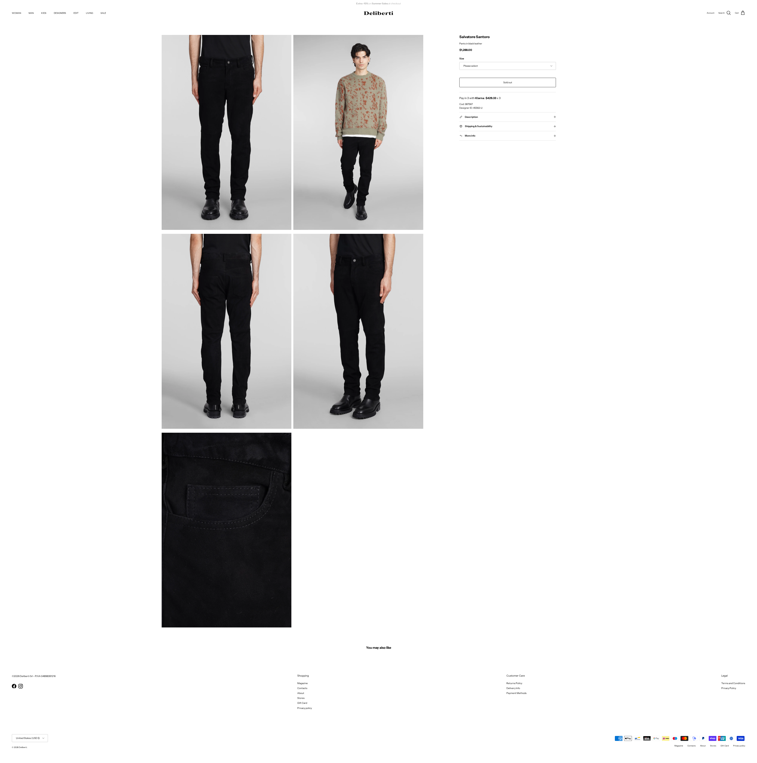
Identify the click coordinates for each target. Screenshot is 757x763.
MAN (31, 13)
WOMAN (16, 13)
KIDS (43, 13)
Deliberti (23, 747)
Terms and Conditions (733, 683)
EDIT (76, 13)
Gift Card (302, 702)
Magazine (302, 683)
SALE (103, 13)
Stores (301, 698)
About (300, 693)
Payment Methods (516, 693)
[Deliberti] (378, 13)
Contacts (302, 688)
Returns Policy (514, 683)
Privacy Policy (728, 688)
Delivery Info (513, 688)
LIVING (89, 13)
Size (461, 58)
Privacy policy (304, 708)
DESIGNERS (60, 13)
